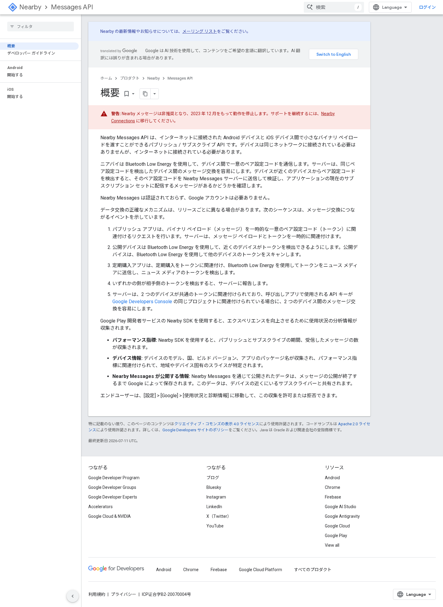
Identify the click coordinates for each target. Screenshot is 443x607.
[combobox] (334, 7)
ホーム (106, 78)
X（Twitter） (218, 516)
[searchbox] (40, 26)
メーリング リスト (199, 31)
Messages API (72, 7)
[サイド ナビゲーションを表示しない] (73, 596)
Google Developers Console (142, 301)
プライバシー (123, 594)
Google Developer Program (114, 477)
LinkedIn (214, 506)
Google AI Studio (340, 506)
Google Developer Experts (112, 497)
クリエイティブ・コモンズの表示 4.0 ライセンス (216, 424)
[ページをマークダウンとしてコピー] (145, 94)
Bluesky (213, 487)
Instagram (216, 497)
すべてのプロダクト (312, 569)
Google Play (336, 535)
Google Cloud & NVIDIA (109, 516)
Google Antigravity (342, 516)
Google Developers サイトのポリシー (195, 430)
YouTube (215, 526)
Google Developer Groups (112, 487)
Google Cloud (337, 526)
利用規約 (96, 594)
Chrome (332, 487)
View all (332, 545)
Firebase (333, 497)
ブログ (212, 477)
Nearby (30, 7)
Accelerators (100, 506)
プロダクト (130, 78)
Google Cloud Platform (260, 569)
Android (332, 477)
